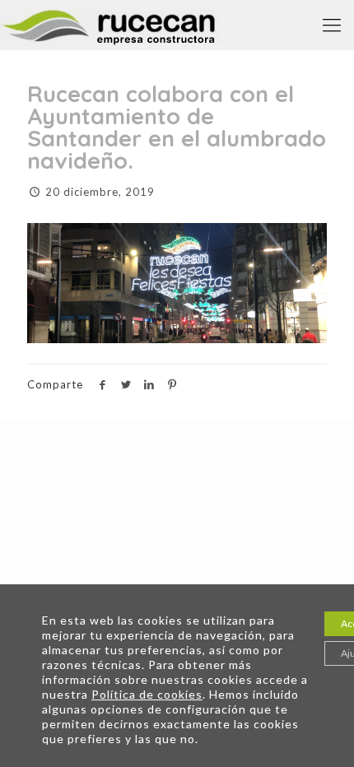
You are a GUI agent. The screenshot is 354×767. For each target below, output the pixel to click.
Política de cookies (147, 694)
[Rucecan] (110, 24)
